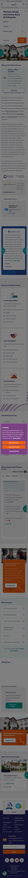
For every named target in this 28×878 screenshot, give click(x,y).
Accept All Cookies (14, 447)
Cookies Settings (14, 451)
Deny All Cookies (14, 442)
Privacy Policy (17, 438)
